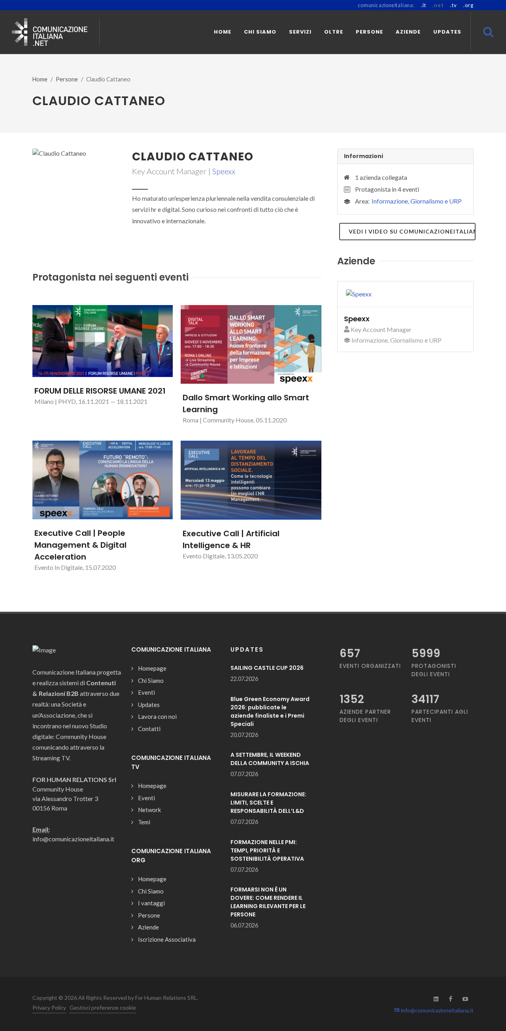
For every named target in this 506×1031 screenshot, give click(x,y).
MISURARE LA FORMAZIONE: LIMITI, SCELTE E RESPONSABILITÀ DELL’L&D (268, 802)
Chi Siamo (151, 680)
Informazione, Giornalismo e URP (417, 201)
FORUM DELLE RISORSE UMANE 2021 (100, 390)
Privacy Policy (49, 1007)
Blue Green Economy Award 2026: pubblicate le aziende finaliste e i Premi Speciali (270, 711)
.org (468, 5)
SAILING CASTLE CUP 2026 (267, 668)
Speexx (223, 171)
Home (39, 79)
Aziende (148, 927)
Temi (144, 822)
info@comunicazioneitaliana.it (437, 1010)
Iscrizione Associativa (167, 939)
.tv (453, 5)
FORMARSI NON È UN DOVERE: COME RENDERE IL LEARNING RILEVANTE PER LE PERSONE (268, 902)
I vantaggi (151, 903)
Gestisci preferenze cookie (103, 1007)
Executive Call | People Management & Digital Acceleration (80, 545)
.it (423, 5)
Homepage (152, 668)
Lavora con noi (157, 716)
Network (149, 809)
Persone (67, 79)
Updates (149, 704)
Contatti (149, 728)
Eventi (146, 692)
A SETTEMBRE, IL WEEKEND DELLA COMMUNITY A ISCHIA (269, 759)
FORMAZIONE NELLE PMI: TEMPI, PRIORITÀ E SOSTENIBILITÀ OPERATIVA (267, 850)
